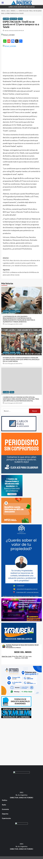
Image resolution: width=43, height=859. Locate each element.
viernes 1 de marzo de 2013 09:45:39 (14, 30)
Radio (4, 805)
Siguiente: (21, 272)
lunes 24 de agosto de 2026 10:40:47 (13, 403)
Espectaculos (13, 19)
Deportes (5, 814)
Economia (12, 311)
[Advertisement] (21, 741)
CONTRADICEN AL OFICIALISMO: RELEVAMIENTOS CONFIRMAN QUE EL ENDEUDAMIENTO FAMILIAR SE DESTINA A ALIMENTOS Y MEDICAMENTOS (19, 319)
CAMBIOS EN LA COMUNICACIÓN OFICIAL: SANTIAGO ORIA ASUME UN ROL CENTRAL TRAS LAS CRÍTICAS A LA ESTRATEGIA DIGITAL (21, 399)
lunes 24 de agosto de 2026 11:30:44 (13, 324)
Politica (18, 311)
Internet (20, 19)
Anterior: (21, 262)
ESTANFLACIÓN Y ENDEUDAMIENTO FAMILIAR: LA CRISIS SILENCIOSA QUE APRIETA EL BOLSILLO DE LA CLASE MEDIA (21, 359)
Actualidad (6, 19)
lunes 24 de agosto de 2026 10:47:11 (13, 363)
